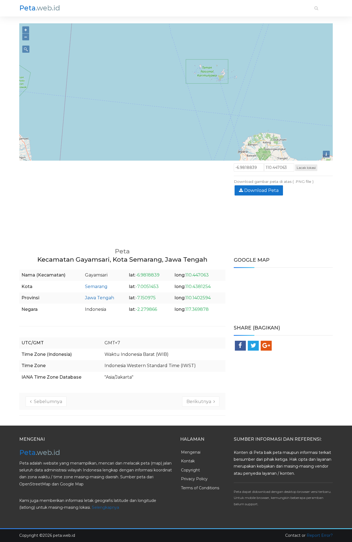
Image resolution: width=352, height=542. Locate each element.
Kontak (188, 461)
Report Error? (320, 535)
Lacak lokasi (306, 168)
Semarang (96, 286)
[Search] (316, 8)
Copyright (190, 470)
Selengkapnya (105, 507)
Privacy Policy (194, 478)
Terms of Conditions (200, 487)
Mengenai (190, 452)
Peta (39, 8)
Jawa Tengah (99, 297)
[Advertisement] (122, 201)
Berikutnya (199, 401)
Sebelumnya (47, 401)
